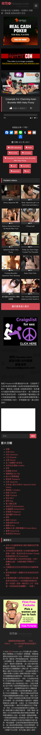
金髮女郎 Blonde (12, 523)
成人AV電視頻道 (12, 476)
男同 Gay (9, 501)
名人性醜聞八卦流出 (14, 463)
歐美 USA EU (11, 493)
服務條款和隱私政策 (16, 641)
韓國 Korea (10, 525)
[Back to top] (33, 728)
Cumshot (26, 166)
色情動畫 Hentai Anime (15, 509)
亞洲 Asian (10, 452)
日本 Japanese (15, 147)
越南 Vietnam (11, 520)
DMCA (7, 644)
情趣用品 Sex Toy (13, 474)
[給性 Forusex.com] (16, 5)
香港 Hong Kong (12, 531)
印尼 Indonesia (12, 455)
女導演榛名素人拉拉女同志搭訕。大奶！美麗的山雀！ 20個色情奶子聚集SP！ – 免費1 (22, 561)
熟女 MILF (10, 498)
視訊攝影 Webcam (13, 515)
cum (14, 166)
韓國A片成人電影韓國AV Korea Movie (21, 528)
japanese (16, 171)
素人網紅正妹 (11, 504)
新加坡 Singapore (13, 479)
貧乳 (7, 517)
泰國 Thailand (11, 495)
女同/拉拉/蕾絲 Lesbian (15, 465)
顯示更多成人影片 (20, 306)
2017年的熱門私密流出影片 (25, 644)
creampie (27, 153)
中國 (7, 449)
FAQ (31, 641)
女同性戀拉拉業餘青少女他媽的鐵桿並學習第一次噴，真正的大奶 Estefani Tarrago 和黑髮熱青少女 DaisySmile (22, 553)
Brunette (14, 153)
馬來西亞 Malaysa (13, 534)
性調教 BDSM (11, 471)
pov (27, 171)
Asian (30, 147)
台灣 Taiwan (11, 460)
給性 (10, 651)
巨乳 (7, 468)
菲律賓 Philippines (13, 512)
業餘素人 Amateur (13, 490)
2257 (20, 646)
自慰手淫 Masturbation (15, 506)
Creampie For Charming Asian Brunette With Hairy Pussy (21, 159)
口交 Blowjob (11, 457)
